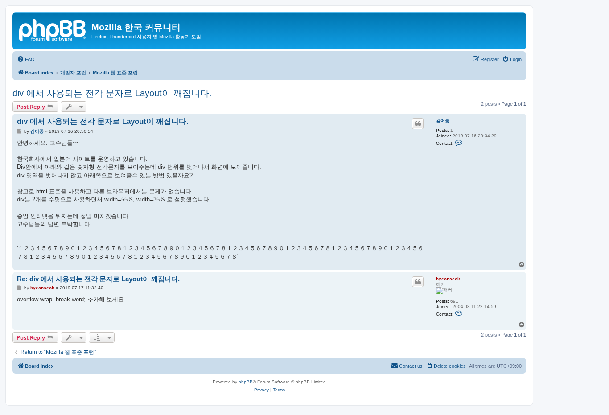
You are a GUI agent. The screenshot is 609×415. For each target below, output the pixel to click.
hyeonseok (448, 278)
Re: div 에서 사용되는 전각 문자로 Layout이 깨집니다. (98, 279)
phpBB (246, 381)
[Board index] (53, 29)
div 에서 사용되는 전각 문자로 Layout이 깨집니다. (112, 93)
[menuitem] (26, 59)
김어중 (442, 120)
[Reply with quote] (418, 123)
